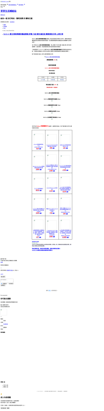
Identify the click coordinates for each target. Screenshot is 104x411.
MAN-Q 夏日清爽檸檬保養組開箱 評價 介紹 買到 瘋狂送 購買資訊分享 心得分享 (33, 34)
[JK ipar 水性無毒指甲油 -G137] (38, 143)
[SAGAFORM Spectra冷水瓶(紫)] (52, 186)
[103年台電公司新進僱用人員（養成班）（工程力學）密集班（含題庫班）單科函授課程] (65, 228)
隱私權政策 (60, 391)
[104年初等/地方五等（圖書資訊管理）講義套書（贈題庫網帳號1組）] (52, 229)
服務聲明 (65, 391)
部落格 (5, 26)
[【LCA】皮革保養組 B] (38, 187)
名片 (4, 28)
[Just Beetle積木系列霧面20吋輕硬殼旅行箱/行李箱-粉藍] (38, 207)
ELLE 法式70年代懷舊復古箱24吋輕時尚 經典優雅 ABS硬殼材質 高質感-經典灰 (65, 188)
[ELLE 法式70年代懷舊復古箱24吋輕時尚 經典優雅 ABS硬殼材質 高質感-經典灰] (65, 185)
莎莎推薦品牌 (39, 211)
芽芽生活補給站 (8, 11)
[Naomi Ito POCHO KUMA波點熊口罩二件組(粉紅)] (52, 143)
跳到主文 (3, 14)
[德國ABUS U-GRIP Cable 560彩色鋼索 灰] (52, 207)
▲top (2, 274)
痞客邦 (8, 270)
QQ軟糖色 (52, 211)
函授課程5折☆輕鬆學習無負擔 (65, 235)
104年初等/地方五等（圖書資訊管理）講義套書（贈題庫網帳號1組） (52, 232)
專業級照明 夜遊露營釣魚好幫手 (65, 212)
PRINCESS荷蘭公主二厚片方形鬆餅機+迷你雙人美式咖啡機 (52, 166)
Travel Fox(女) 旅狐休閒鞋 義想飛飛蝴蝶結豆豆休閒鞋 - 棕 (65, 167)
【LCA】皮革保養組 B (38, 188)
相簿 (4, 24)
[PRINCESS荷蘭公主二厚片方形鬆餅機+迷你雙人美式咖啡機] (52, 163)
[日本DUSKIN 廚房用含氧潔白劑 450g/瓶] (65, 143)
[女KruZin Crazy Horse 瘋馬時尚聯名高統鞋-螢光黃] (38, 165)
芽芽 (2, 262)
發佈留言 (3, 285)
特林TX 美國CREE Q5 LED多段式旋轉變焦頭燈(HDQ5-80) (65, 209)
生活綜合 (12, 22)
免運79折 (38, 235)
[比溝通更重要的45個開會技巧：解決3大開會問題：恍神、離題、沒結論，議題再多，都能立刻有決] (38, 228)
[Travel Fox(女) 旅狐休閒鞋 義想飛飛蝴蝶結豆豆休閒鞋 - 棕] (65, 164)
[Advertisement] (52, 356)
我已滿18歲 (3, 408)
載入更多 (3, 276)
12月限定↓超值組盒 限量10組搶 (52, 169)
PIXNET (41, 391)
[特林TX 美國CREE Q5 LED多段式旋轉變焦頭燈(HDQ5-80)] (65, 206)
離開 (8, 408)
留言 (11, 270)
